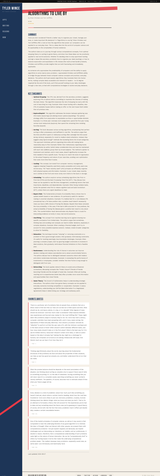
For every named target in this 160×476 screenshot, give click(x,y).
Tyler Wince (11, 8)
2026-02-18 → (154, 1)
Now (4, 37)
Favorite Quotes (35, 298)
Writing (6, 26)
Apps (5, 20)
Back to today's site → (95, 1)
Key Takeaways (35, 93)
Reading (6, 31)
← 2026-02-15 (6, 1)
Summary (32, 34)
